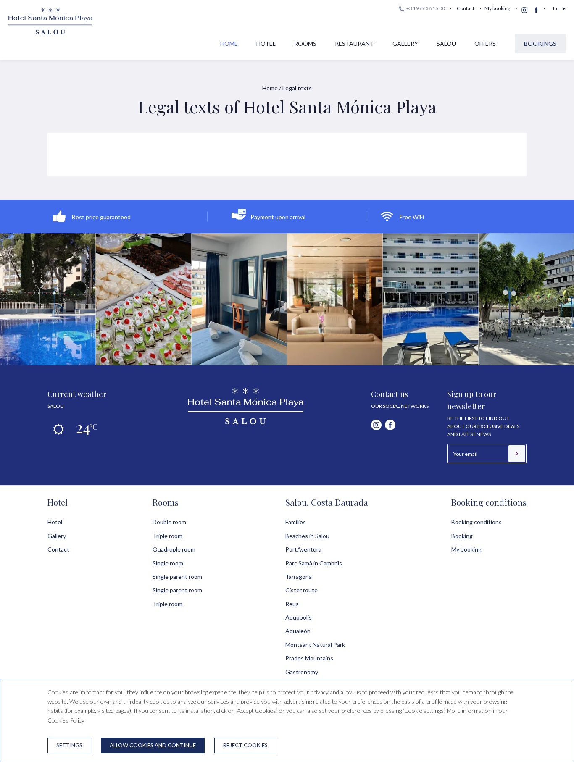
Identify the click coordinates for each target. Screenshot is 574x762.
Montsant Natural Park (315, 644)
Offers (485, 43)
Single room (168, 563)
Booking (462, 535)
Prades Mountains (309, 658)
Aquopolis (298, 617)
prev (30, 295)
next (543, 295)
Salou (446, 43)
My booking (497, 8)
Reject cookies (245, 745)
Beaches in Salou (307, 535)
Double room (169, 522)
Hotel (266, 43)
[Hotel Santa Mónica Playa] (245, 422)
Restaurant (354, 43)
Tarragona (298, 576)
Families (295, 522)
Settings (69, 745)
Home (229, 43)
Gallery (405, 43)
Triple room (167, 535)
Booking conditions (489, 502)
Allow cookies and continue (153, 745)
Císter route (301, 590)
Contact (465, 8)
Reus (292, 603)
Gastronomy (301, 671)
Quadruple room (174, 549)
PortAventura (303, 549)
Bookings (540, 43)
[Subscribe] (516, 453)
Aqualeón (298, 630)
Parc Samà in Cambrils (313, 563)
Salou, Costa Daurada (326, 502)
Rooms (305, 43)
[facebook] (536, 10)
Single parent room (177, 576)
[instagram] (524, 10)
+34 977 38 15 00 (425, 8)
